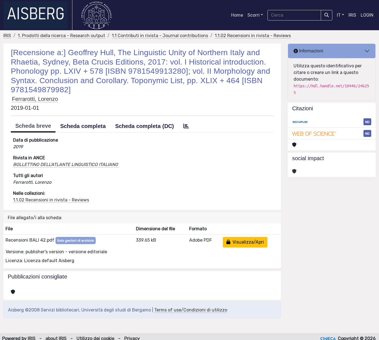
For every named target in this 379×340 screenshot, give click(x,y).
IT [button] (339, 15)
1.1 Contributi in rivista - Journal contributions (160, 35)
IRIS (352, 15)
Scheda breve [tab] (33, 126)
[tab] (186, 126)
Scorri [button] (253, 15)
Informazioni (310, 50)
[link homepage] (37, 15)
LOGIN (367, 15)
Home (237, 15)
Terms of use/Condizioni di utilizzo (190, 310)
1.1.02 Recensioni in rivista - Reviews (253, 35)
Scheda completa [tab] (83, 126)
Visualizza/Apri (247, 242)
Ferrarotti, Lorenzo (35, 99)
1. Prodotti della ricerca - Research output (61, 35)
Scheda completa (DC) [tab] (144, 126)
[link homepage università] (96, 15)
